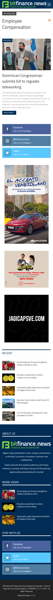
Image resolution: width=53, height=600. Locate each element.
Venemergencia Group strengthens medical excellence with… (32, 363)
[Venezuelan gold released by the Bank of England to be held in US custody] (8, 391)
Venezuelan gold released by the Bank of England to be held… (33, 389)
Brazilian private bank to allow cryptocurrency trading (30, 376)
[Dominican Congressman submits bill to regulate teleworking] (26, 54)
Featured (7, 40)
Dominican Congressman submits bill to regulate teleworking (22, 81)
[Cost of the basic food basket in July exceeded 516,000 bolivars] (8, 416)
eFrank (32, 595)
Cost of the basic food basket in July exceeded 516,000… (32, 414)
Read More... (9, 112)
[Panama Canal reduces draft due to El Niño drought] (8, 403)
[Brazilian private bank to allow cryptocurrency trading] (8, 378)
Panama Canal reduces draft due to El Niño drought (33, 401)
